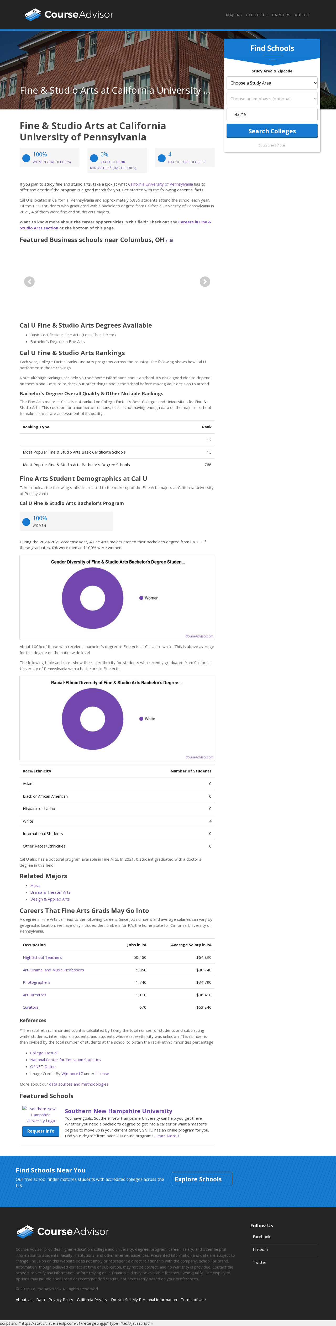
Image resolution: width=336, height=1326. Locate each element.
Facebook (261, 1236)
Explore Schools (198, 1179)
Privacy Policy (61, 1299)
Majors (234, 14)
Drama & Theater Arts (50, 892)
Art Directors (34, 994)
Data (40, 1299)
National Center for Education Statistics (65, 1059)
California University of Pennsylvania (160, 184)
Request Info (40, 1131)
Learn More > (167, 1135)
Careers (281, 14)
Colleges (257, 14)
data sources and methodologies (79, 1084)
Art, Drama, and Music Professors (53, 969)
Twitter (259, 1262)
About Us (24, 1299)
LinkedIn (260, 1249)
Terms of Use (193, 1299)
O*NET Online (43, 1066)
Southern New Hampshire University (118, 1111)
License (102, 1073)
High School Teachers (42, 957)
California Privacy (92, 1299)
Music (35, 885)
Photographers (36, 982)
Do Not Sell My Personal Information (144, 1299)
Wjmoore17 (72, 1073)
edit (170, 240)
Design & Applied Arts (50, 899)
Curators (31, 1007)
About (302, 14)
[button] (29, 281)
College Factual (43, 1052)
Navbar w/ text (69, 14)
